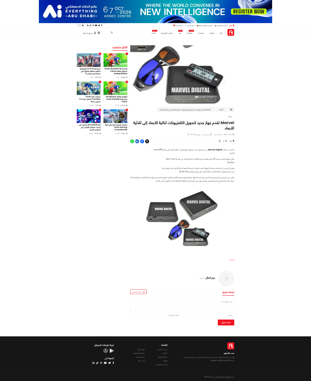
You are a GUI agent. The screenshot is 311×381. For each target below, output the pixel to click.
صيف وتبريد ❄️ (190, 25)
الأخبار (221, 109)
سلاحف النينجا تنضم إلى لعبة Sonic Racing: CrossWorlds (116, 127)
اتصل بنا (164, 353)
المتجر (153, 32)
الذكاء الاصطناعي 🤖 (221, 25)
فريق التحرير (141, 349)
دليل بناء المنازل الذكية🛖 (204, 25)
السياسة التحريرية (161, 364)
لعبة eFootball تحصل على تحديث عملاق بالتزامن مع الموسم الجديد (90, 127)
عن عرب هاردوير (162, 349)
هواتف (165, 360)
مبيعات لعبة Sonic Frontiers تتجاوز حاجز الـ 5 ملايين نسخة (90, 99)
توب (179, 32)
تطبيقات (189, 32)
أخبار (221, 33)
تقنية (230, 116)
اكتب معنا (141, 360)
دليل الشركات (140, 357)
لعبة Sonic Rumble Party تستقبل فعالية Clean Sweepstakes (115, 71)
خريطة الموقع (162, 357)
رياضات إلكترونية (167, 33)
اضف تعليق (226, 322)
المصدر (231, 259)
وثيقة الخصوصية (139, 353)
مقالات (211, 33)
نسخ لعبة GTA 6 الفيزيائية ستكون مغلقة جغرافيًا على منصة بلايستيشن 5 (90, 71)
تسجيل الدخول (88, 33)
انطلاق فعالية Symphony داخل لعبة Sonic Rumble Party (116, 99)
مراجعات (201, 33)
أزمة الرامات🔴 (178, 25)
